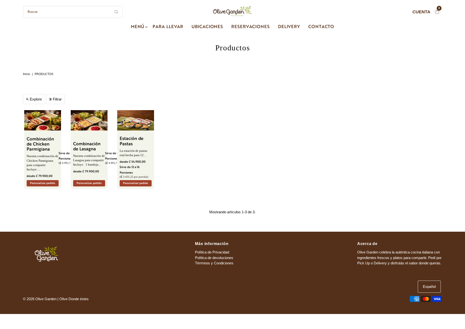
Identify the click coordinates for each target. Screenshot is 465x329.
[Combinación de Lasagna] (89, 120)
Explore (36, 99)
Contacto (321, 27)
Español (429, 286)
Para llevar (168, 27)
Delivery (289, 27)
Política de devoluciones (214, 258)
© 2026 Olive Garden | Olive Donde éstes (56, 299)
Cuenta (421, 11)
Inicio (26, 74)
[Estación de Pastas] (135, 120)
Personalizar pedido (42, 183)
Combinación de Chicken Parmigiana (40, 144)
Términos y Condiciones (214, 263)
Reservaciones (250, 27)
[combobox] (73, 12)
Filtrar (57, 99)
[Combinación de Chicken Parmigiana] (42, 120)
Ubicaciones (207, 27)
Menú (138, 27)
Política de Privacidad (212, 252)
